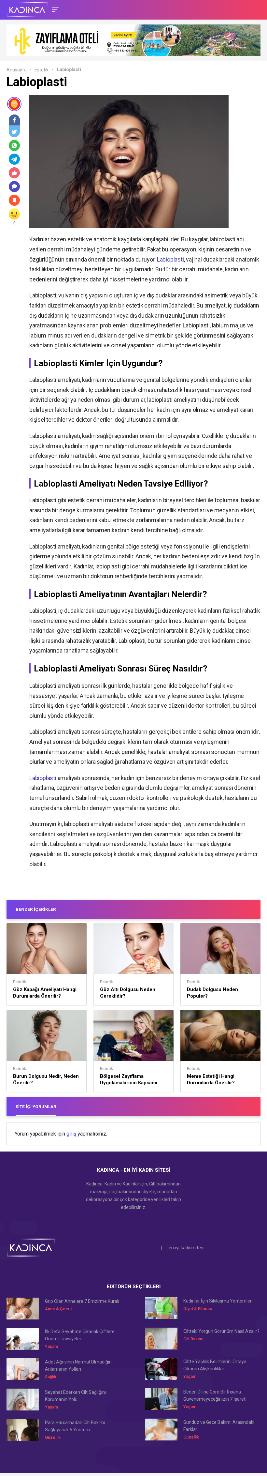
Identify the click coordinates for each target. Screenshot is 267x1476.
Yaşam (51, 1346)
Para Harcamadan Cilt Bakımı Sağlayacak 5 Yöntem (75, 1426)
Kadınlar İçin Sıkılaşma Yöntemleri (218, 1300)
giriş (71, 1134)
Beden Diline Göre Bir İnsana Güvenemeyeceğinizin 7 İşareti (214, 1395)
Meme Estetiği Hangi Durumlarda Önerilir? (211, 1079)
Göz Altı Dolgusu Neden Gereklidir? (127, 993)
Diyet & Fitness (197, 1308)
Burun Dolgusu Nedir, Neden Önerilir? (46, 1079)
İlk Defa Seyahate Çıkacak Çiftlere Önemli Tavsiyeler (80, 1335)
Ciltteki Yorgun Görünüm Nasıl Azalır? (221, 1331)
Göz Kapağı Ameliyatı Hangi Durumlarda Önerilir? (45, 993)
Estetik (42, 70)
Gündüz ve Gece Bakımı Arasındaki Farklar (218, 1426)
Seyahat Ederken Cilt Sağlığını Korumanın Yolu (75, 1396)
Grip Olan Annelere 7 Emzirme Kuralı (82, 1301)
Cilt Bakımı (193, 1339)
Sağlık (50, 1377)
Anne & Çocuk (59, 1309)
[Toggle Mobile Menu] (54, 9)
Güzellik (53, 1437)
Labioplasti (170, 259)
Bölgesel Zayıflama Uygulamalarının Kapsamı (128, 1079)
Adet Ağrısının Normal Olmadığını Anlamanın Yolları (79, 1365)
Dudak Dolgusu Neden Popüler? (212, 993)
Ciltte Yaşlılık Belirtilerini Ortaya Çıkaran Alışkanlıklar (214, 1365)
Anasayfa (17, 70)
